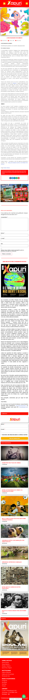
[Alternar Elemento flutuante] (24, 696)
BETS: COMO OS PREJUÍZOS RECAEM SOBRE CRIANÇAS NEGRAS (14, 519)
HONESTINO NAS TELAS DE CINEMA (11, 463)
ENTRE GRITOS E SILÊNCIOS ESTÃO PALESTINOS (11, 587)
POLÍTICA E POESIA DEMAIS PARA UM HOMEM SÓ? (14, 611)
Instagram (4, 680)
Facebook (4, 682)
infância (14, 83)
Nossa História (5, 664)
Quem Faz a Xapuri (7, 667)
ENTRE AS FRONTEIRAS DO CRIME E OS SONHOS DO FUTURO (12, 490)
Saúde (20, 40)
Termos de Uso (6, 676)
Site (2, 243)
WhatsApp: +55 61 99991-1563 (9, 692)
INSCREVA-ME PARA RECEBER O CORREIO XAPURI (14, 434)
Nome (3, 233)
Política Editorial (6, 672)
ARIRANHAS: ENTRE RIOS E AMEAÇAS (12, 562)
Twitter (4, 686)
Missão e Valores (6, 666)
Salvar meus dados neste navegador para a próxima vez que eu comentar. (12, 251)
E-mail (3, 238)
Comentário (4, 217)
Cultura (8, 167)
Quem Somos (5, 662)
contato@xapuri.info (23, 407)
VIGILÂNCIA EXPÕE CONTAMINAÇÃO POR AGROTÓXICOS (13, 541)
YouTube (4, 684)
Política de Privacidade (8, 674)
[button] (4, 3)
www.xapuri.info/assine (21, 405)
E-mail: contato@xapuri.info (9, 690)
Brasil (18, 40)
